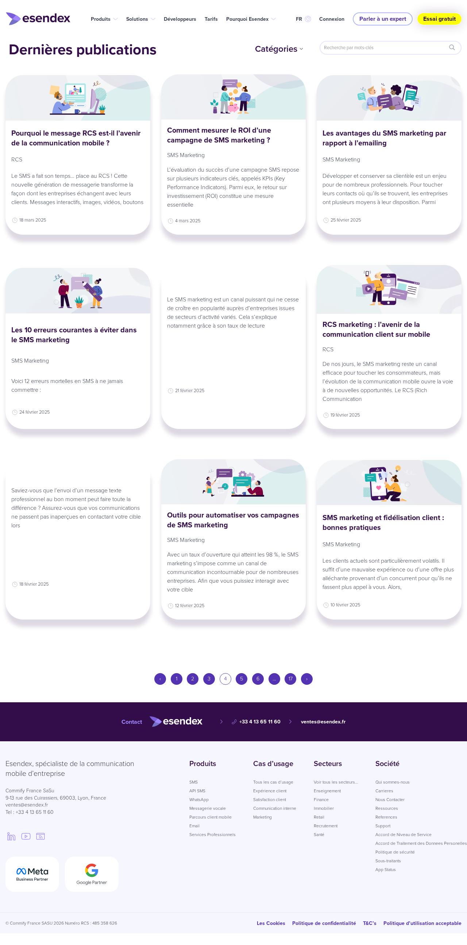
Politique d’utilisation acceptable (422, 923)
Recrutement (325, 826)
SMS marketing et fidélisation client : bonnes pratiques (383, 522)
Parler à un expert (382, 19)
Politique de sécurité (395, 852)
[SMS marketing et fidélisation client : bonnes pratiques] (389, 482)
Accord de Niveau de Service (403, 834)
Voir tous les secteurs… (336, 782)
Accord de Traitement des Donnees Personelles (421, 843)
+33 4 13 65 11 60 (260, 722)
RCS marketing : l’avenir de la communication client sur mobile (376, 329)
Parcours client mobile (210, 817)
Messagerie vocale (207, 808)
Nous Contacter (390, 799)
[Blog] (40, 836)
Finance (321, 799)
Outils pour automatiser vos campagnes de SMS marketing (233, 519)
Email (194, 826)
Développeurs (180, 19)
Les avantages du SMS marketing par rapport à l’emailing (384, 138)
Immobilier (324, 808)
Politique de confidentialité (324, 923)
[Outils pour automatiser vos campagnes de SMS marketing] (233, 481)
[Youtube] (26, 836)
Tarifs (211, 19)
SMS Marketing (186, 155)
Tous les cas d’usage (273, 782)
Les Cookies (271, 923)
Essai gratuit (439, 19)
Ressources (386, 808)
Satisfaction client (269, 799)
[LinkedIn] (11, 836)
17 (291, 679)
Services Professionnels (212, 834)
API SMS (197, 791)
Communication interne (274, 808)
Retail (319, 817)
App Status (385, 869)
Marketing (262, 817)
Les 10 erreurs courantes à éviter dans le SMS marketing (74, 334)
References (386, 817)
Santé (319, 834)
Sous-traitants (388, 861)
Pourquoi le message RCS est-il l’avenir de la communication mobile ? (75, 138)
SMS (193, 782)
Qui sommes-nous (392, 782)
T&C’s (370, 923)
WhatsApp (199, 799)
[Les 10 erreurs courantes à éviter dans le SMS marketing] (77, 290)
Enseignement (327, 791)
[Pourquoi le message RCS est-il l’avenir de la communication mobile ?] (77, 97)
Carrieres (384, 791)
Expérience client (269, 791)
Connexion (331, 19)
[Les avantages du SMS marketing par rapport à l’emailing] (389, 97)
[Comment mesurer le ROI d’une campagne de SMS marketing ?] (233, 97)
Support (382, 826)
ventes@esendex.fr (323, 722)
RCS (16, 159)
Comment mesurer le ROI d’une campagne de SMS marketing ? (219, 135)
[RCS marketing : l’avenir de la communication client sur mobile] (389, 289)
